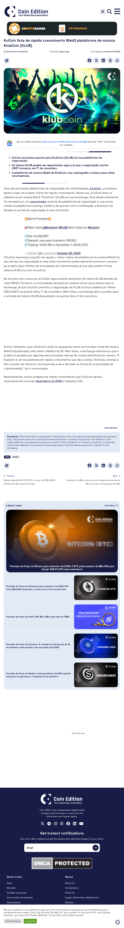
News (9, 883)
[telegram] (49, 823)
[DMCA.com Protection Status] (62, 863)
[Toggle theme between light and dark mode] (103, 12)
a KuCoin (95, 188)
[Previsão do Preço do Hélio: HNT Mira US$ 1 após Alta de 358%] (96, 616)
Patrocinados (13, 902)
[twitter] (42, 823)
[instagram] (55, 823)
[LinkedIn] (103, 60)
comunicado (38, 201)
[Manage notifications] (117, 922)
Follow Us (70, 892)
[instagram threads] (61, 823)
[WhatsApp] (117, 60)
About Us (69, 883)
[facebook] (68, 823)
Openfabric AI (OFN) (49, 381)
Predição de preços (16, 892)
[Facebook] (89, 60)
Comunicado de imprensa (20, 897)
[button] (117, 12)
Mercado (11, 888)
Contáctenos (71, 888)
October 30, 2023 (68, 253)
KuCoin (15, 457)
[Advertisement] (62, 323)
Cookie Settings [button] (13, 921)
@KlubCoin (51, 227)
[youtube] (81, 823)
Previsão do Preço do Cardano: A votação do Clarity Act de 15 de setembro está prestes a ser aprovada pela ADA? (38, 646)
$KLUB (63, 227)
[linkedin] (74, 823)
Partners (69, 902)
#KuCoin (93, 227)
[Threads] (110, 60)
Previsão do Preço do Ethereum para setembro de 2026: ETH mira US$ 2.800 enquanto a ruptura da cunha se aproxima (37, 588)
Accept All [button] (30, 921)
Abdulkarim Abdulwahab (17, 51)
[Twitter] (96, 60)
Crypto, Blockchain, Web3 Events (82, 897)
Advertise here (110, 427)
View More (110, 505)
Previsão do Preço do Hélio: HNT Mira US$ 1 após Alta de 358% (38, 616)
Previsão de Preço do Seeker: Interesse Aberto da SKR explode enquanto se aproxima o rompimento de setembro (38, 675)
